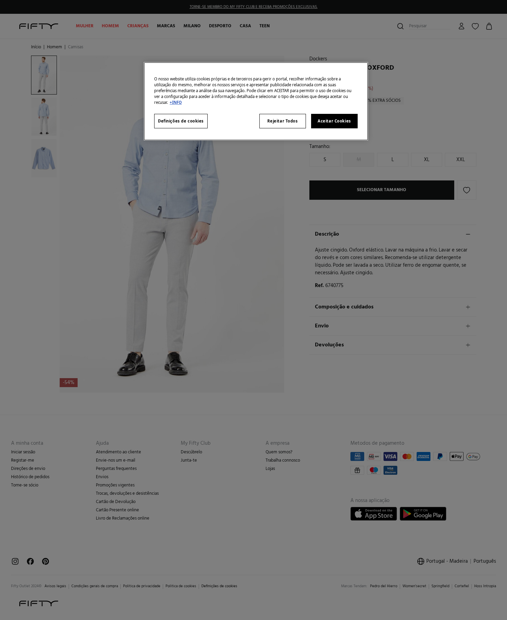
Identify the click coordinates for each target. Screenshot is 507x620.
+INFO (176, 102)
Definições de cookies (181, 121)
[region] (256, 101)
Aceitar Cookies (334, 121)
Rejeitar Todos (282, 121)
